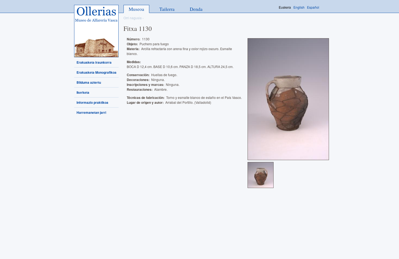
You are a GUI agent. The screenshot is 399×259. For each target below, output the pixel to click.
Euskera (285, 7)
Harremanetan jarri (91, 112)
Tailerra (167, 9)
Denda (196, 9)
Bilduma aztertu (89, 82)
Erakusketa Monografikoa (96, 72)
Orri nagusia (132, 17)
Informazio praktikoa (92, 102)
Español (313, 7)
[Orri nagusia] (96, 31)
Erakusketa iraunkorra (94, 62)
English (299, 7)
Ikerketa (83, 92)
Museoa (136, 9)
